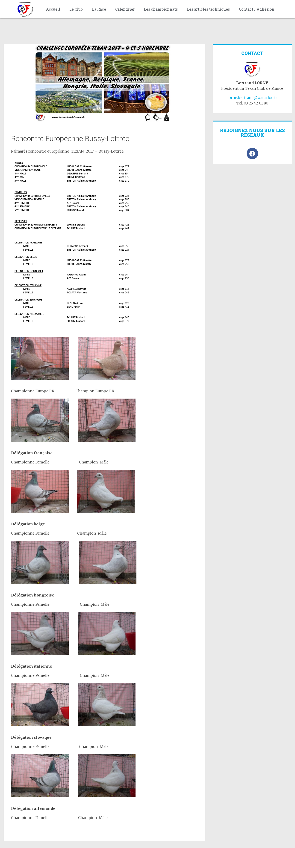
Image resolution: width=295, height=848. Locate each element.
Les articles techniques (208, 9)
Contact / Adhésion (256, 9)
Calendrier (125, 9)
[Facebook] (252, 153)
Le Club (76, 9)
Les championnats (161, 9)
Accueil (53, 9)
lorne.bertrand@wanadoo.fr (252, 97)
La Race (99, 9)
